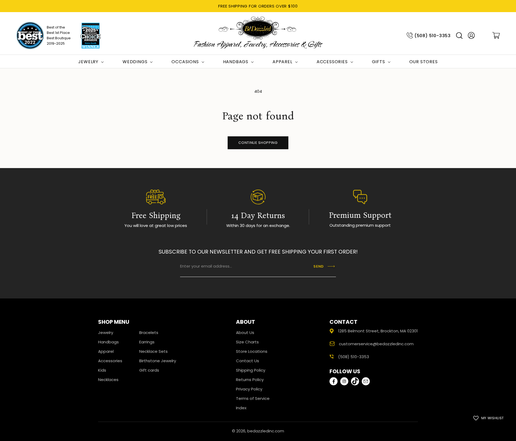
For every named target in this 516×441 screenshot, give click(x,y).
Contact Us (247, 361)
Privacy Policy (249, 389)
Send (318, 266)
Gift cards (149, 370)
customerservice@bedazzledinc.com (376, 344)
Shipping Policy (250, 370)
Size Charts (247, 342)
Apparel (106, 351)
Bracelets (148, 332)
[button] (459, 35)
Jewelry (105, 332)
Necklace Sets (153, 351)
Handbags (108, 342)
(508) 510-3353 (432, 36)
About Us (245, 332)
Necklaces (108, 379)
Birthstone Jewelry (157, 361)
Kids (102, 370)
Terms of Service (253, 398)
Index (241, 408)
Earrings (147, 342)
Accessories (110, 361)
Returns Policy (250, 379)
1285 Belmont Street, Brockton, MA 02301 (378, 331)
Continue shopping (257, 142)
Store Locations (251, 351)
